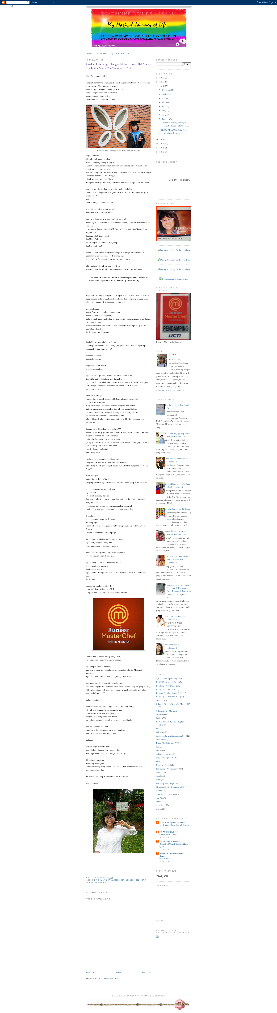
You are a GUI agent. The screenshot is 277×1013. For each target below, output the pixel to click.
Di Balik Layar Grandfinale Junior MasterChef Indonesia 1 (176, 559)
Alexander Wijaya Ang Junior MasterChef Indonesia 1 (177, 435)
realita (159, 772)
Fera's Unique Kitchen (169, 841)
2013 (161, 139)
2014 (161, 86)
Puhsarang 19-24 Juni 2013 (168, 768)
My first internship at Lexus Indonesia (174, 825)
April (164, 114)
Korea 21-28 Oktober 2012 (167, 743)
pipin (174, 355)
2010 (161, 151)
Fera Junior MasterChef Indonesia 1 (174, 618)
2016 (161, 77)
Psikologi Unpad (163, 765)
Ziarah (159, 808)
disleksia (160, 714)
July (164, 102)
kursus (159, 750)
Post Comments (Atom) (107, 978)
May (164, 110)
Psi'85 (158, 761)
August (165, 98)
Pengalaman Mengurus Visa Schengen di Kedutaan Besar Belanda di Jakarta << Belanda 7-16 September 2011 (177, 591)
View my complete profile (170, 390)
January (165, 118)
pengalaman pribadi (164, 757)
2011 (161, 147)
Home (89, 53)
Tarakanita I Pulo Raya (166, 794)
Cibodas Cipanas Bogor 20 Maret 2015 (173, 704)
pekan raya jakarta (164, 754)
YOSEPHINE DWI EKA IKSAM (139, 13)
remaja (159, 775)
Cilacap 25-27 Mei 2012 (166, 710)
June (164, 106)
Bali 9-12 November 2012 (167, 682)
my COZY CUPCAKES (120, 53)
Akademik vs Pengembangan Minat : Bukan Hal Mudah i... (175, 124)
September (167, 93)
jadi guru (160, 732)
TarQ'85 (159, 797)
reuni (158, 779)
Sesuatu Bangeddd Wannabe (172, 822)
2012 (161, 143)
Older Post (146, 972)
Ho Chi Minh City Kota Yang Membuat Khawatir (174, 131)
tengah (159, 801)
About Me (101, 53)
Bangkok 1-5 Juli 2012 (166, 689)
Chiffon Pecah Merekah (168, 834)
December (166, 89)
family (159, 718)
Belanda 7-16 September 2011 (169, 692)
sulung (159, 790)
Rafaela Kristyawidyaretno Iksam (171, 854)
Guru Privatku (164, 858)
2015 (161, 81)
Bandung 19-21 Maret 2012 (168, 685)
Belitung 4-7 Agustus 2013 (168, 696)
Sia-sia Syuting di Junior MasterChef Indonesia (175, 533)
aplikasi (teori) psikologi (167, 678)
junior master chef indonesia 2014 (121, 880)
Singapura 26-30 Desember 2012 (170, 786)
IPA (157, 728)
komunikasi (161, 739)
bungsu (98, 880)
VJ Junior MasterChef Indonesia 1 (173, 646)
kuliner (159, 746)
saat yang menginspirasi (166, 783)
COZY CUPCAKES (168, 831)
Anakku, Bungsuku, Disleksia (177, 509)
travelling (160, 805)
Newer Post (90, 972)
